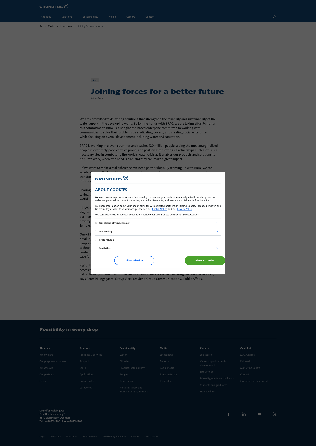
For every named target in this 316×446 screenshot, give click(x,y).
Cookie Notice (159, 209)
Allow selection (134, 260)
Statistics (104, 248)
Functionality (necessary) (114, 222)
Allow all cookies (204, 260)
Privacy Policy (184, 209)
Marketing (105, 231)
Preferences (106, 239)
